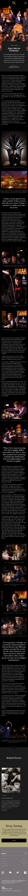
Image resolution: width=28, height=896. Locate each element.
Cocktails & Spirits (14, 45)
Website (4, 853)
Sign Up (14, 840)
